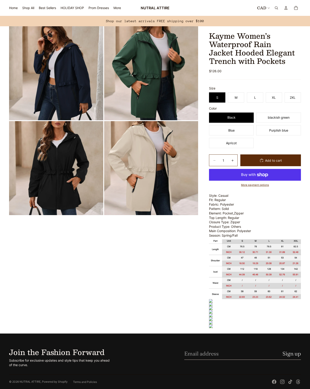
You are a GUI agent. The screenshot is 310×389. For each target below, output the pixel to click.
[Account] (286, 8)
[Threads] (298, 381)
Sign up (292, 353)
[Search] (276, 8)
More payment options (255, 185)
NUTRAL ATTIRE (30, 381)
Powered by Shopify (55, 381)
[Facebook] (274, 381)
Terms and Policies (85, 382)
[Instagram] (282, 381)
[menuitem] (117, 8)
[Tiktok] (290, 381)
